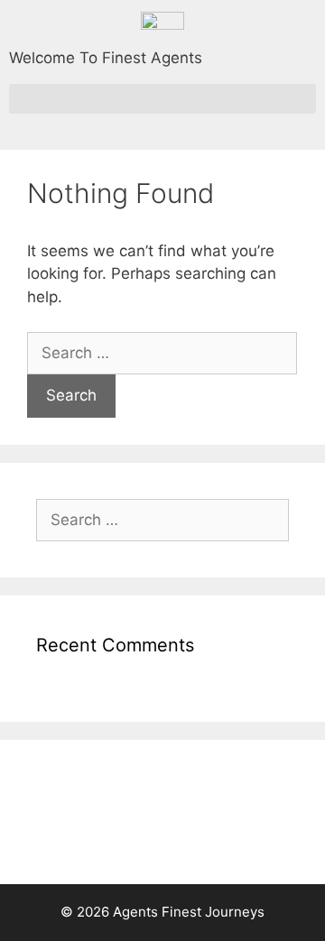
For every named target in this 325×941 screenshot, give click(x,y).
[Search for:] (162, 353)
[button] (162, 99)
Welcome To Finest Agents (105, 58)
